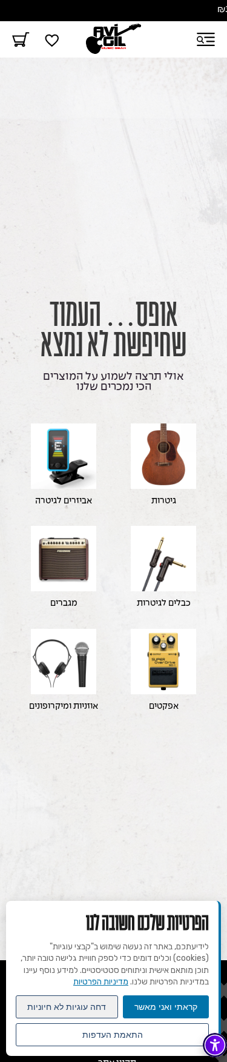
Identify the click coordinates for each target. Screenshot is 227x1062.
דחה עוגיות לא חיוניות (66, 1007)
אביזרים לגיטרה (63, 501)
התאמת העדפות (112, 1035)
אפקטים (164, 707)
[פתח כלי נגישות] (215, 1045)
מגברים (63, 604)
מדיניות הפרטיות (100, 982)
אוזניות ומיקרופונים (63, 707)
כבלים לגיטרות (164, 604)
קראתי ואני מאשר (165, 1007)
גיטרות (163, 501)
